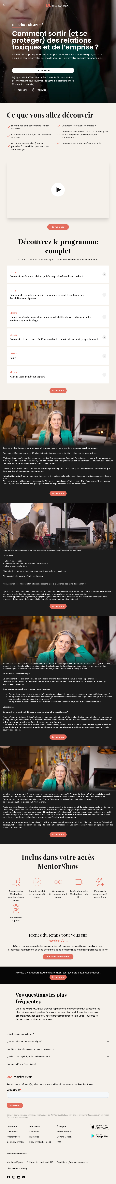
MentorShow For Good (40, 1141)
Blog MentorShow (15, 1141)
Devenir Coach (64, 1136)
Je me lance (43, 70)
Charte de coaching (17, 1168)
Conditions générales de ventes (72, 1162)
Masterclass (13, 1131)
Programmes (13, 1136)
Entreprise (34, 1136)
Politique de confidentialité (40, 1162)
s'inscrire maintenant (58, 956)
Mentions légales (15, 1162)
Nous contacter (64, 1131)
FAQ (59, 1141)
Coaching (34, 1131)
